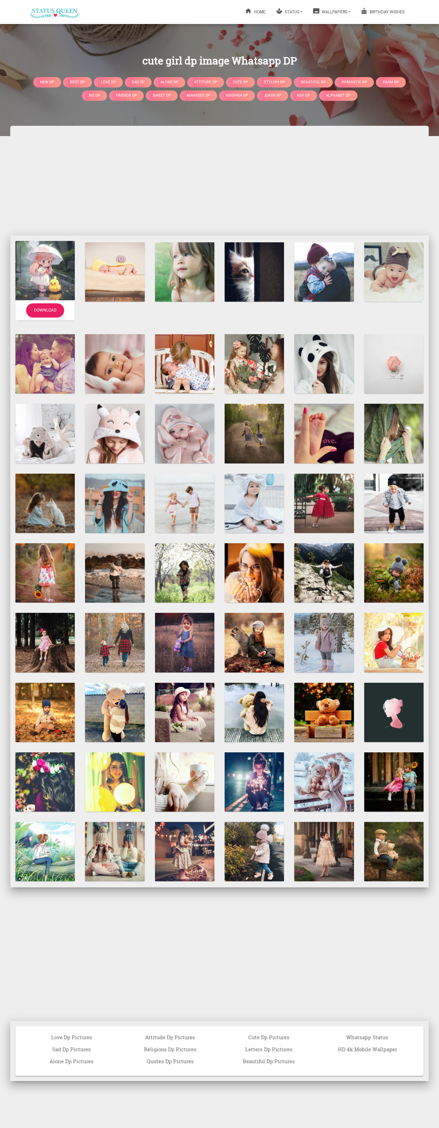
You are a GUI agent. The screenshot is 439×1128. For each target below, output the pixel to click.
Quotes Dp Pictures (170, 1061)
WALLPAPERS (334, 12)
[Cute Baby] (114, 271)
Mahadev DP (198, 95)
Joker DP (272, 95)
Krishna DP (237, 95)
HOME (259, 12)
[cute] (184, 503)
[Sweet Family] (45, 363)
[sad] (184, 271)
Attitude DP (205, 82)
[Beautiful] (114, 503)
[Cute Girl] (254, 363)
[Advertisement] (219, 181)
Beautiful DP (313, 82)
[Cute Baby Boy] (394, 271)
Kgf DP (303, 95)
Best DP (77, 82)
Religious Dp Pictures (170, 1049)
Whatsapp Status (367, 1037)
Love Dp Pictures (71, 1037)
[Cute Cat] (254, 271)
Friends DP (126, 95)
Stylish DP (274, 82)
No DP (94, 95)
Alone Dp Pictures (71, 1061)
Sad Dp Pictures (71, 1049)
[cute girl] (254, 572)
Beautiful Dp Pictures (269, 1061)
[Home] (55, 12)
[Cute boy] (184, 572)
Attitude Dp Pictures (170, 1037)
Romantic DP (354, 82)
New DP (47, 82)
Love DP (108, 82)
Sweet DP (162, 95)
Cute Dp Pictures (268, 1037)
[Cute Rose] (394, 363)
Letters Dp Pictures (269, 1049)
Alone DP (169, 82)
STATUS (291, 12)
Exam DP (391, 82)
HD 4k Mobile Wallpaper (367, 1049)
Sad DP (138, 82)
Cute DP (240, 82)
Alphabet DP (338, 95)
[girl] (394, 433)
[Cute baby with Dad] (324, 271)
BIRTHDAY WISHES (387, 12)
